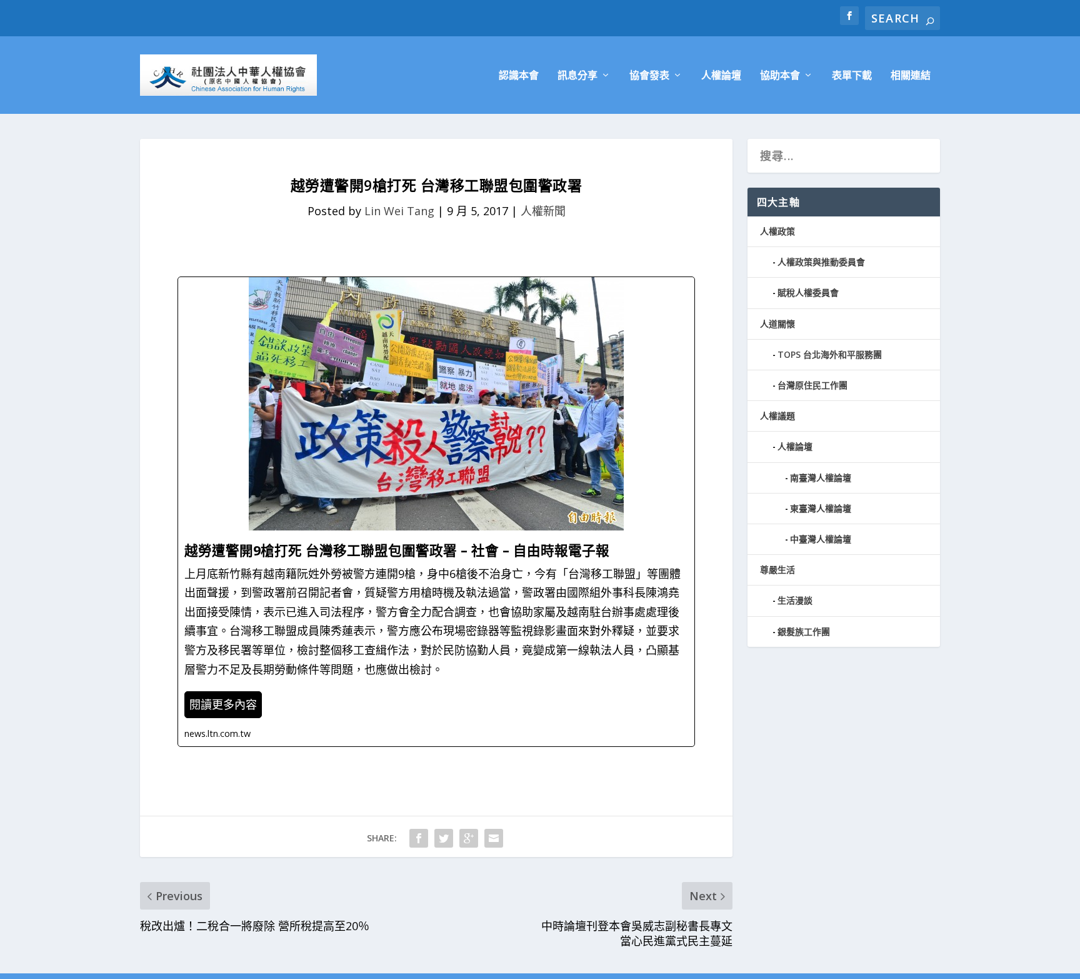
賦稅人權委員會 (808, 292)
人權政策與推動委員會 (821, 262)
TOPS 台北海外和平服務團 (830, 354)
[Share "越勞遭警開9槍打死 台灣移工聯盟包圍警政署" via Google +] (468, 838)
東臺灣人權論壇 (820, 508)
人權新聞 (543, 210)
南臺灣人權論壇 (820, 478)
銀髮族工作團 (804, 631)
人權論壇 (721, 76)
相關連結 (911, 76)
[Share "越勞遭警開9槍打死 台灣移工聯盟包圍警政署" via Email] (493, 838)
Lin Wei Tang (399, 210)
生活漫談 (795, 600)
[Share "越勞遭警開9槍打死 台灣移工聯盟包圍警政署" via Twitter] (443, 838)
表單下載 (852, 76)
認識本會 (519, 76)
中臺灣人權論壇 (820, 539)
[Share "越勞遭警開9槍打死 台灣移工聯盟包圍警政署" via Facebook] (418, 838)
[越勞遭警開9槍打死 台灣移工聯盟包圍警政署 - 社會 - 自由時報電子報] (436, 511)
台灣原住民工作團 (813, 385)
